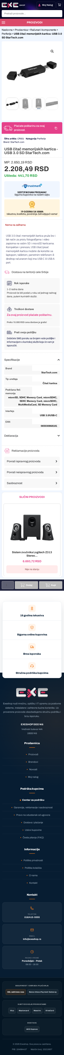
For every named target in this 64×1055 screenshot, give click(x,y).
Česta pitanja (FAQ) (33, 837)
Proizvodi (33, 754)
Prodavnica (21, 29)
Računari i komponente (43, 29)
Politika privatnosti (33, 860)
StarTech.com (17, 142)
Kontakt (33, 883)
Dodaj (29, 585)
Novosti (33, 769)
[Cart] (59, 4)
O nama (33, 875)
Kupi (53, 585)
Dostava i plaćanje (33, 822)
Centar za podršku (33, 800)
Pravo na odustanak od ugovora (33, 815)
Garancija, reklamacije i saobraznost (33, 807)
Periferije (6, 33)
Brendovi (33, 762)
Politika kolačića (33, 868)
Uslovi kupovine (33, 830)
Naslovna (7, 29)
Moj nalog (33, 777)
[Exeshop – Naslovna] (32, 693)
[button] (52, 51)
